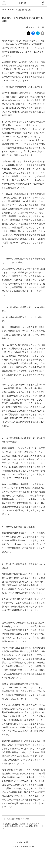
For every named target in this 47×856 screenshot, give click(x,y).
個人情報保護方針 (23, 842)
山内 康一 (23, 3)
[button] (42, 517)
